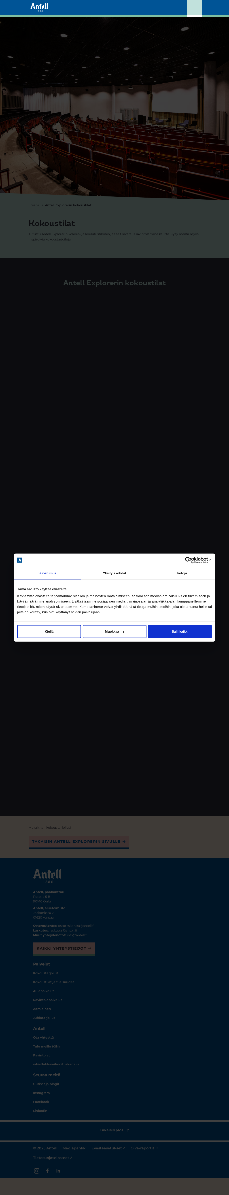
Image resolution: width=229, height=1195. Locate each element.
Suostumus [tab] (47, 573)
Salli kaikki (180, 631)
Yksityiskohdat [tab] (114, 573)
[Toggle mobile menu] (194, 8)
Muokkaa (112, 631)
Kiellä (49, 631)
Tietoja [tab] (181, 573)
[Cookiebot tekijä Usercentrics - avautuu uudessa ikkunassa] (192, 560)
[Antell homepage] (39, 7)
